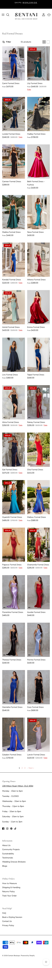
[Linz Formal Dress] (13, 355)
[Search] (9, 15)
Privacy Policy (8, 925)
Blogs (4, 866)
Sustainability (8, 853)
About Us (6, 845)
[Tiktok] (15, 829)
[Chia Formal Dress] (38, 450)
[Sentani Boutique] (26, 16)
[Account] (43, 15)
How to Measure (9, 883)
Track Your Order (9, 895)
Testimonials (7, 857)
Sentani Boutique (14, 956)
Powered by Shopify (28, 956)
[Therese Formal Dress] (13, 640)
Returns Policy (8, 891)
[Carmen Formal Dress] (13, 161)
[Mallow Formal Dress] (38, 497)
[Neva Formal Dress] (38, 212)
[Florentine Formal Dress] (13, 592)
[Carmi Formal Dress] (13, 63)
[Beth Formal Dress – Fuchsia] (38, 161)
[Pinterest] (11, 829)
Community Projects (11, 849)
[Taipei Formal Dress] (38, 355)
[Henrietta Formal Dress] (13, 687)
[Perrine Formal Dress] (38, 640)
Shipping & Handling (11, 887)
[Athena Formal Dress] (38, 260)
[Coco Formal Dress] (38, 687)
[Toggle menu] (3, 15)
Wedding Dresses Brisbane (14, 861)
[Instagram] (7, 829)
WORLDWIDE (29, 3)
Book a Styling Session (12, 917)
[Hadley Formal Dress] (38, 114)
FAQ (4, 913)
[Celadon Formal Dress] (13, 735)
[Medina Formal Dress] (13, 212)
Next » (31, 768)
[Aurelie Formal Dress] (38, 592)
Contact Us (7, 921)
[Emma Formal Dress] (38, 307)
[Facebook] (3, 829)
